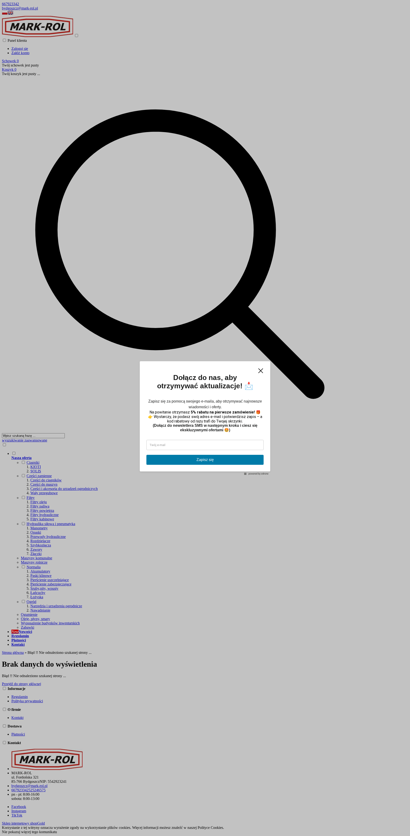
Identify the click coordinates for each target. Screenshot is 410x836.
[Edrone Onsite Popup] (205, 418)
